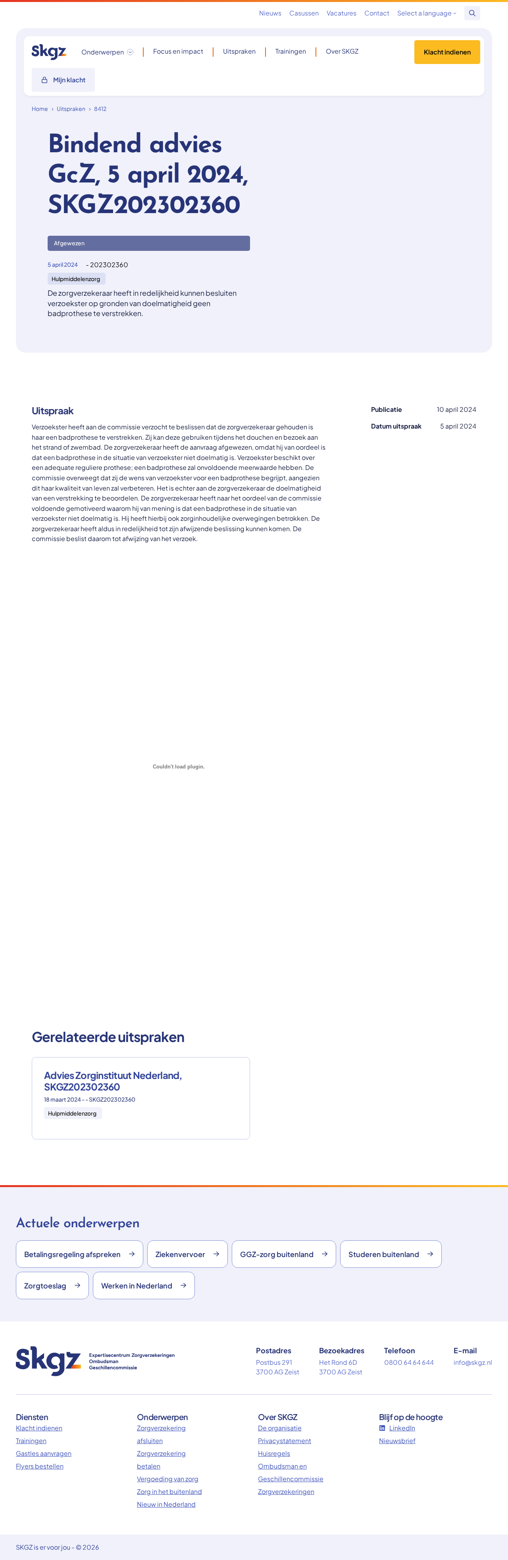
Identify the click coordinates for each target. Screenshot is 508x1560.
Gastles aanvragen (43, 1453)
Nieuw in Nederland (166, 1504)
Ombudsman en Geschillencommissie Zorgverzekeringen (290, 1479)
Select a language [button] (424, 13)
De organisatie (280, 1428)
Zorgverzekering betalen (161, 1459)
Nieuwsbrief (397, 1440)
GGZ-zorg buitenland (277, 1254)
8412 (100, 108)
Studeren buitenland (383, 1254)
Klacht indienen (447, 52)
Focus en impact (178, 51)
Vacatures (341, 13)
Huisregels (274, 1453)
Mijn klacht (69, 80)
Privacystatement (284, 1440)
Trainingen (290, 51)
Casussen (304, 13)
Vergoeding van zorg (167, 1479)
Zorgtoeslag (45, 1285)
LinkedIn (402, 1428)
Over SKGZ (342, 51)
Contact (376, 13)
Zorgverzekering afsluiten (161, 1434)
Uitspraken (239, 51)
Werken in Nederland (136, 1285)
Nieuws (270, 13)
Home (40, 108)
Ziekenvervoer (180, 1254)
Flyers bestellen (40, 1466)
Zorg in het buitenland (169, 1491)
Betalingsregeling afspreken (72, 1254)
